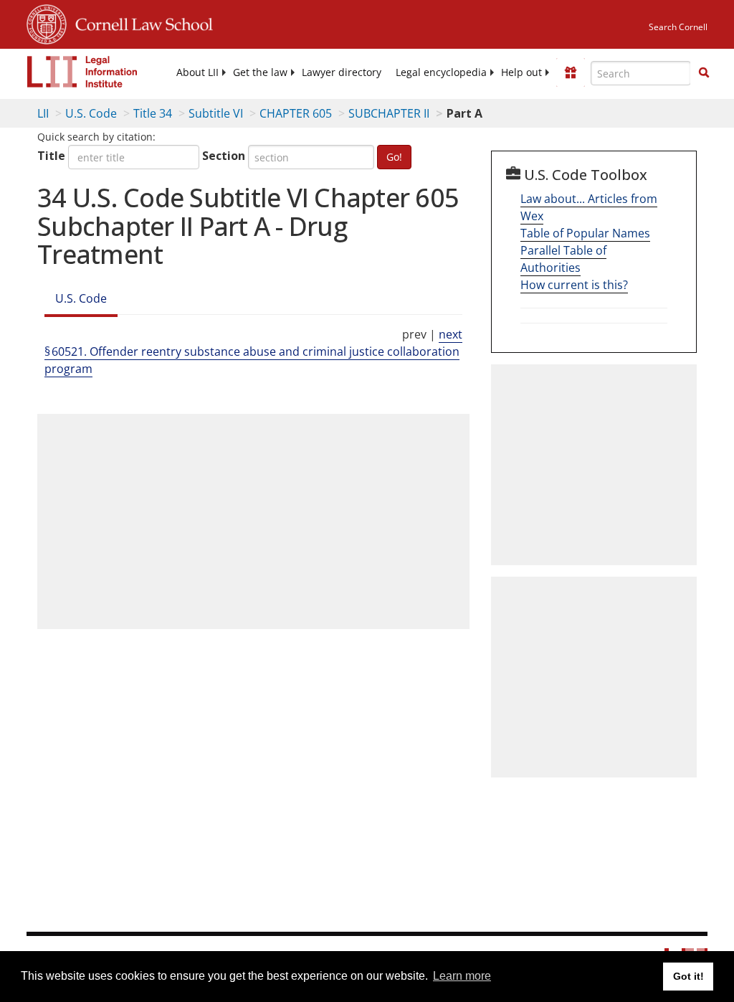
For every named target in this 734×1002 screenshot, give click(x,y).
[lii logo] (82, 71)
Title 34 (152, 113)
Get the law (260, 72)
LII (43, 113)
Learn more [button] (462, 976)
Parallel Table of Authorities (563, 258)
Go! (394, 157)
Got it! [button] (688, 976)
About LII (197, 72)
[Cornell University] (47, 22)
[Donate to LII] (570, 72)
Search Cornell (678, 27)
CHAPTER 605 (295, 113)
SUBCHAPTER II (388, 113)
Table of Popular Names (585, 233)
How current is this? (574, 285)
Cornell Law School (140, 22)
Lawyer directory (341, 72)
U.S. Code (91, 113)
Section (223, 156)
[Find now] (704, 73)
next (450, 334)
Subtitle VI (216, 113)
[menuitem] (197, 72)
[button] (704, 72)
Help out (521, 72)
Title (51, 156)
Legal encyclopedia (441, 72)
